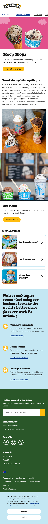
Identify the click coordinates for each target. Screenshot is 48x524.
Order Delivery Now (24, 276)
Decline (24, 517)
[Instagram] (13, 442)
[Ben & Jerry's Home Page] (12, 6)
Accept (24, 511)
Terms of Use (34, 504)
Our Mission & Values (19, 357)
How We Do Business (11, 464)
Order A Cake (24, 259)
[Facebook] (6, 442)
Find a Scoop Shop (13, 69)
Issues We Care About (19, 379)
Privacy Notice (20, 482)
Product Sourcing (17, 336)
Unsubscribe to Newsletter (13, 429)
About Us (6, 460)
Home (6, 14)
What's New (7, 456)
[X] (21, 442)
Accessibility (8, 478)
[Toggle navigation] (43, 6)
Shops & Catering (23, 14)
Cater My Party (24, 242)
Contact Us (20, 478)
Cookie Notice (34, 482)
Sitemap (6, 485)
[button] (6, 472)
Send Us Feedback (10, 425)
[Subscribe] (42, 412)
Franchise (32, 478)
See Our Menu (12, 219)
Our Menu (38, 14)
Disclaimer (7, 482)
